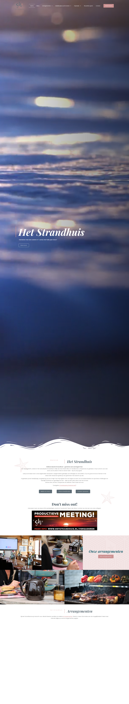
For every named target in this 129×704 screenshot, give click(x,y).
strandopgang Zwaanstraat (67, 485)
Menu (38, 6)
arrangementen (67, 616)
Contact (98, 6)
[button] (33, 520)
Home (32, 6)
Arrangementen (46, 6)
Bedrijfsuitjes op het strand (62, 6)
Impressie (76, 6)
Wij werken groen (88, 6)
